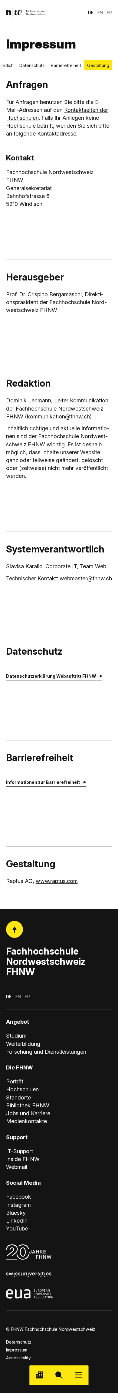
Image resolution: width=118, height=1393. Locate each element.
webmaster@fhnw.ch (86, 578)
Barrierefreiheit (66, 65)
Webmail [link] (16, 1166)
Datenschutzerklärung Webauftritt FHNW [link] (51, 676)
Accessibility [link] (18, 1357)
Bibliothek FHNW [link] (27, 1105)
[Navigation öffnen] (79, 1375)
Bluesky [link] (16, 1212)
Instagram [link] (18, 1204)
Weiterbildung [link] (23, 1043)
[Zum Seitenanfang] (14, 929)
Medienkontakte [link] (26, 1121)
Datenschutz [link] (18, 1341)
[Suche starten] (59, 1375)
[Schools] (39, 1375)
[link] (26, 12)
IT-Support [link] (19, 1151)
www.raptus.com (57, 881)
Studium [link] (16, 1035)
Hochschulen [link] (22, 1089)
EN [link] (100, 12)
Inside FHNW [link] (23, 1159)
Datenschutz (32, 65)
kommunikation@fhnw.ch (58, 416)
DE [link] (90, 12)
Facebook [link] (18, 1196)
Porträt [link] (14, 1081)
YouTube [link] (17, 1228)
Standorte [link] (18, 1097)
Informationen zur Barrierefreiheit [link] (43, 782)
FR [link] (109, 12)
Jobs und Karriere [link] (28, 1113)
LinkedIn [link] (17, 1220)
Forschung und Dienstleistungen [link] (46, 1051)
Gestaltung (98, 65)
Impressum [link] (16, 1349)
